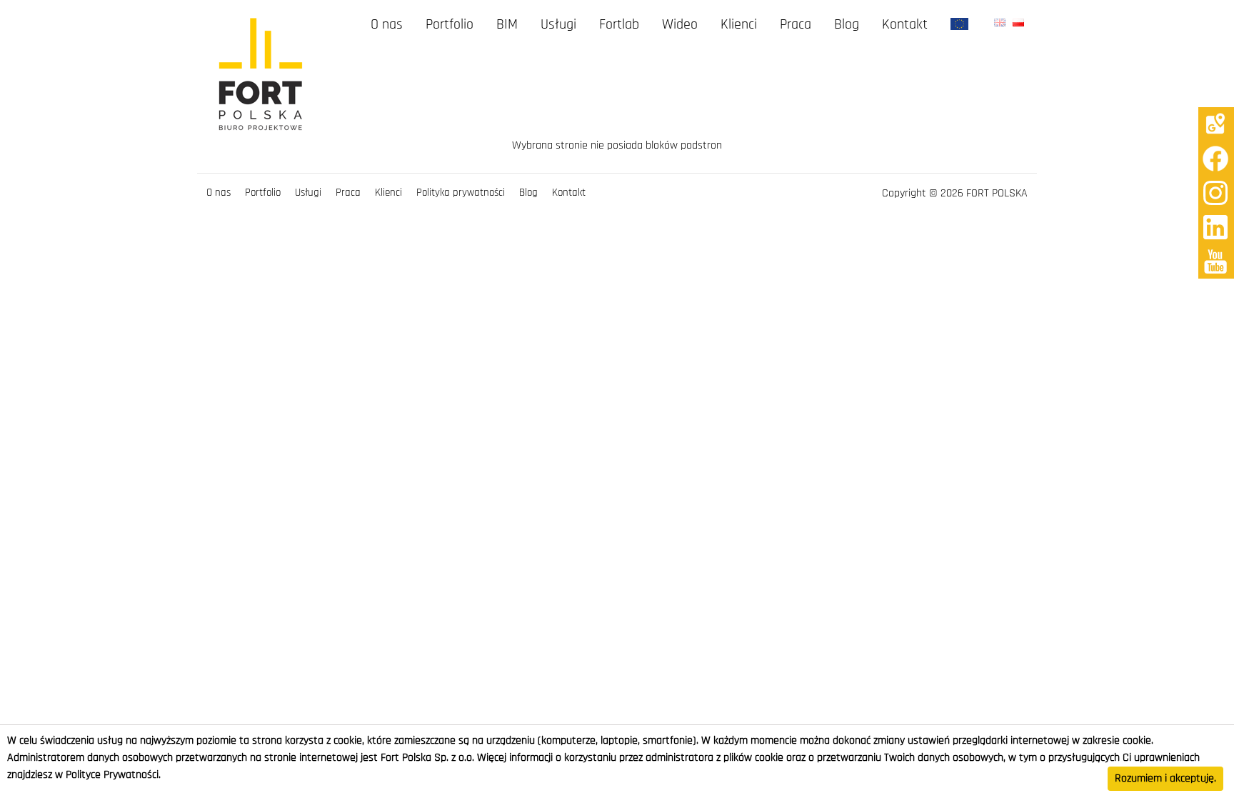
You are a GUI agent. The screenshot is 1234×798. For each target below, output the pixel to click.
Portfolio (449, 25)
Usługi (558, 25)
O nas (387, 25)
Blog (846, 25)
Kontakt (905, 25)
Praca (795, 25)
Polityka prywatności (460, 193)
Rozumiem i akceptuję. (1165, 778)
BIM (507, 25)
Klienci (739, 25)
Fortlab (619, 25)
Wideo (680, 25)
